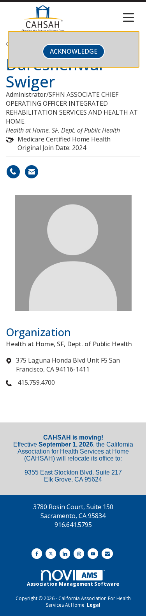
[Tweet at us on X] (51, 553)
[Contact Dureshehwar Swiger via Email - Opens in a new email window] (31, 171)
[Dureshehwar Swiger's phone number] (13, 171)
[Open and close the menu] (109, 17)
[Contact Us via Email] (107, 553)
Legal (93, 605)
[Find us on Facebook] (37, 553)
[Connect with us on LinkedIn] (65, 553)
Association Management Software (73, 583)
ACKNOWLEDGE (73, 51)
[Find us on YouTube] (93, 553)
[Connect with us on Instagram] (79, 553)
